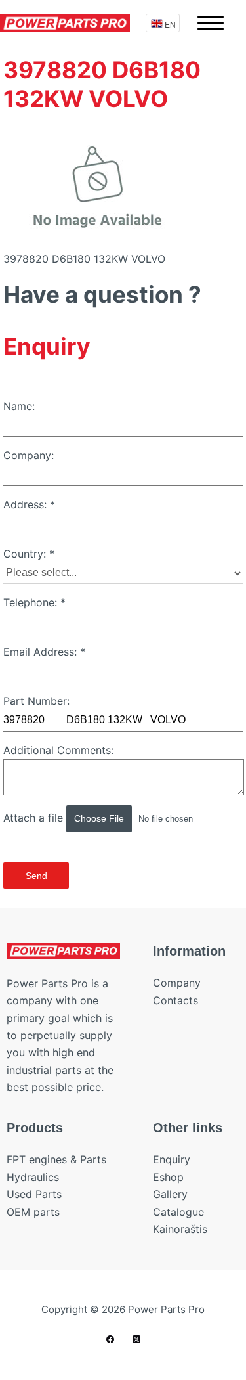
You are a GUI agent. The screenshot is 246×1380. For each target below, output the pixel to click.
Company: (28, 455)
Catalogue (178, 1211)
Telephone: (34, 602)
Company (177, 982)
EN (170, 24)
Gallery (170, 1194)
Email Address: (44, 651)
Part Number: (36, 700)
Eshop (168, 1177)
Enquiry (171, 1159)
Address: (29, 504)
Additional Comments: (58, 750)
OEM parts (33, 1211)
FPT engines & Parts (56, 1159)
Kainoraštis (180, 1228)
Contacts (175, 1000)
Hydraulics (33, 1177)
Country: (28, 553)
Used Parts (34, 1194)
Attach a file (34, 817)
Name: (19, 405)
